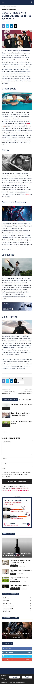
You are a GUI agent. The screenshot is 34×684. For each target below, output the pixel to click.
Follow (29, 652)
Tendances (14, 9)
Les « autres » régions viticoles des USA (17, 553)
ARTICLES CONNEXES (10, 400)
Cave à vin (13, 573)
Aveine (11, 555)
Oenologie (5, 555)
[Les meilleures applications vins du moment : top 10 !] (6, 415)
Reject (27, 677)
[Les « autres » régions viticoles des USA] (17, 548)
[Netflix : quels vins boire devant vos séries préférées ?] (5, 586)
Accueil (3, 6)
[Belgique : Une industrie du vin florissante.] (5, 579)
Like (30, 648)
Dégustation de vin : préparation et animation (25, 392)
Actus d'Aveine (14, 566)
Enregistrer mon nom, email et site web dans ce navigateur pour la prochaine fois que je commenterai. (16, 474)
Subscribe (28, 659)
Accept (14, 677)
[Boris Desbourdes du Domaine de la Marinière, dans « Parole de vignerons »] (5, 562)
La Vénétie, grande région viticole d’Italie (9, 392)
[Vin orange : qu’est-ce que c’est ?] (6, 407)
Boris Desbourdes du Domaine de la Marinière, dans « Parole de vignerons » (20, 562)
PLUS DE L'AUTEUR (25, 400)
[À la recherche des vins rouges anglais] (6, 424)
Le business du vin (5, 425)
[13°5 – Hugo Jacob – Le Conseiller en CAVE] (5, 571)
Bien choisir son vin (11, 6)
